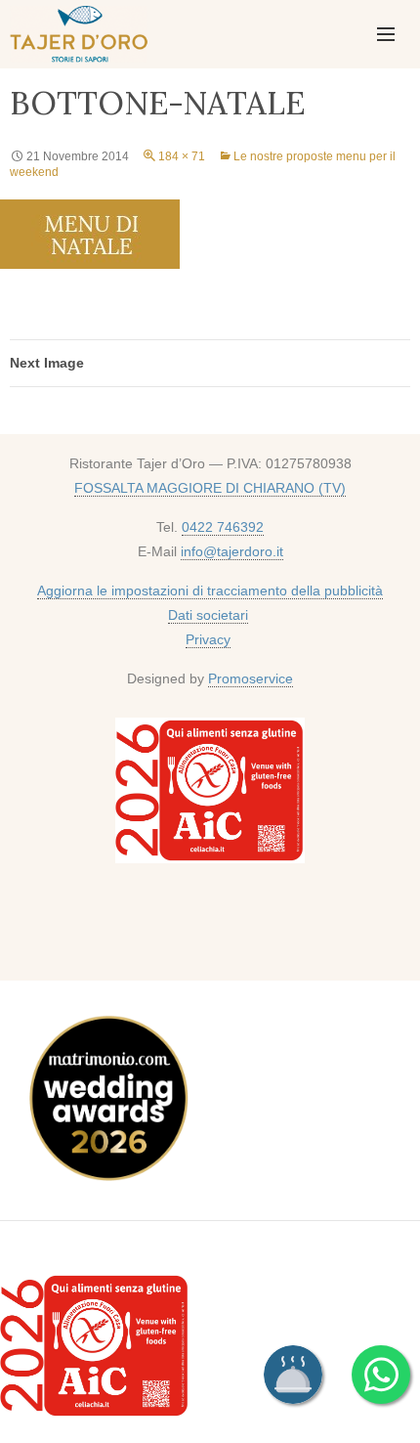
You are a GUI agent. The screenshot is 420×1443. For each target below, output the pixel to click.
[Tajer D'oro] (76, 31)
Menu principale (386, 34)
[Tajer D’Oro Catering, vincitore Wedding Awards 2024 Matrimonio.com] (107, 1101)
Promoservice (250, 678)
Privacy (208, 639)
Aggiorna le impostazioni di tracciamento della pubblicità (210, 590)
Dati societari (208, 615)
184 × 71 (181, 156)
